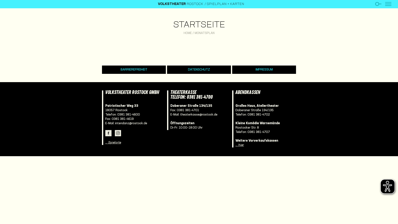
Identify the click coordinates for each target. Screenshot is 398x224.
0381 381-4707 (259, 132)
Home (188, 33)
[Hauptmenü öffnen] (388, 4)
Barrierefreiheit (134, 69)
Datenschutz (199, 69)
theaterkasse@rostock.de (198, 114)
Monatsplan (205, 33)
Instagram (118, 133)
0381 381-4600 (128, 114)
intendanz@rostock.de (131, 123)
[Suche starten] (378, 4)
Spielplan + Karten (225, 4)
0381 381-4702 (259, 114)
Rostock (180, 4)
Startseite (199, 25)
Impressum (264, 69)
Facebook (108, 133)
